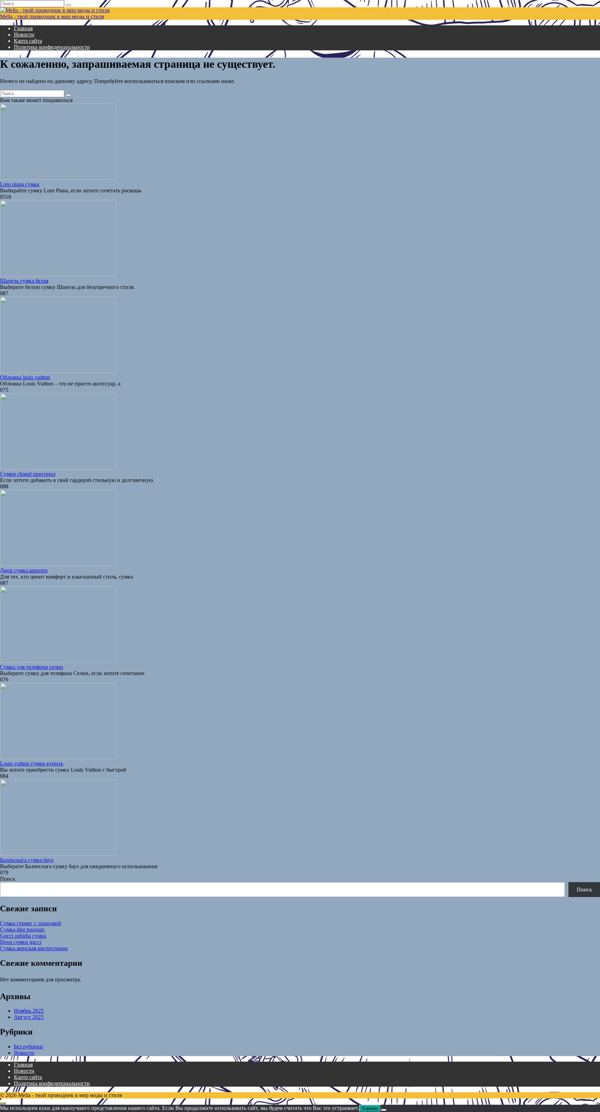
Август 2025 (28, 1017)
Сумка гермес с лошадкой (30, 923)
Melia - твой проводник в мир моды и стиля (52, 16)
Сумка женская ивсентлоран (34, 948)
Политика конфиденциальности (52, 47)
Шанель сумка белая (24, 281)
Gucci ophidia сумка (23, 936)
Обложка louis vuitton (25, 377)
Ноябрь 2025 (29, 1011)
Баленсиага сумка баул (26, 860)
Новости (24, 35)
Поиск (7, 879)
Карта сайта (28, 41)
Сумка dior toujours (22, 929)
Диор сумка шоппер (24, 570)
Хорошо (370, 1108)
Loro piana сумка (19, 184)
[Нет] (383, 1110)
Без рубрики (28, 1046)
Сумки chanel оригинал (28, 474)
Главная (23, 28)
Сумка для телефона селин (31, 667)
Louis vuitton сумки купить (31, 763)
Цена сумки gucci (20, 942)
